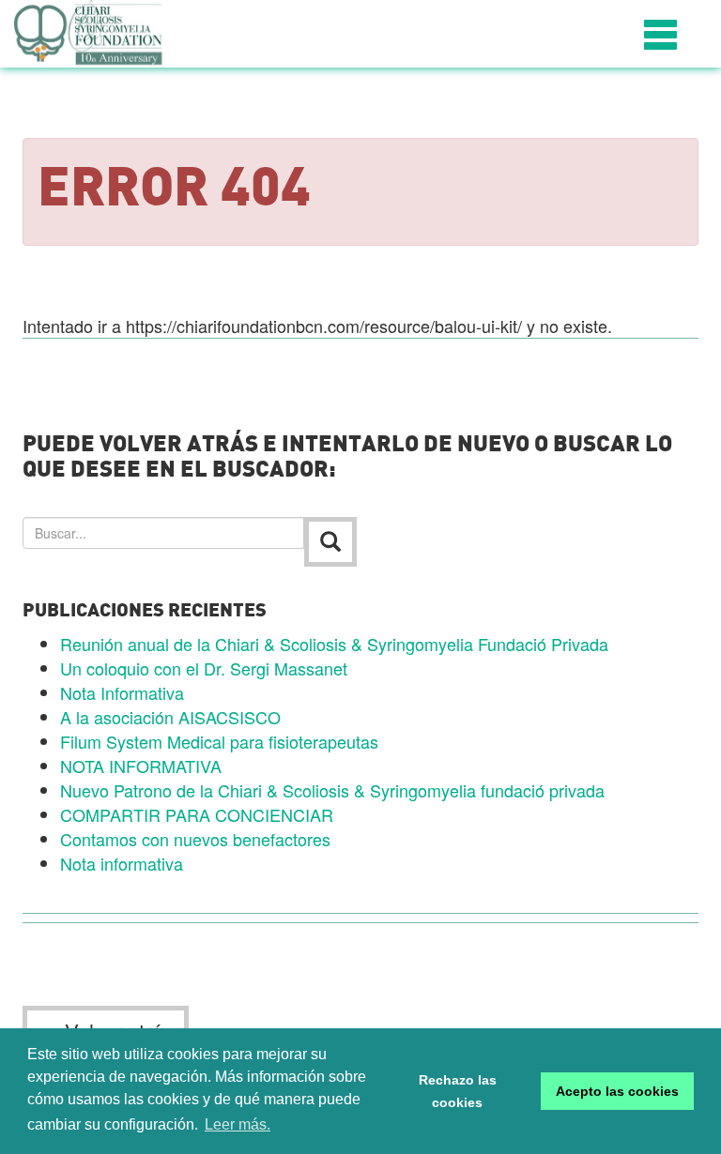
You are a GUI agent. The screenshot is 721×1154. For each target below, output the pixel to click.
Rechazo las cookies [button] (458, 1091)
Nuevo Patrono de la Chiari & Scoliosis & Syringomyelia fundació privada (332, 790)
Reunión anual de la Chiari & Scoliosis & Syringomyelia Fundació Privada (334, 643)
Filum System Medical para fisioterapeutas (219, 741)
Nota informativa (121, 863)
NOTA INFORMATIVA (141, 765)
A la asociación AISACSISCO (170, 717)
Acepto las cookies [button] (617, 1091)
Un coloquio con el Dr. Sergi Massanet (203, 668)
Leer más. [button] (237, 1124)
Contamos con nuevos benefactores (195, 839)
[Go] (330, 542)
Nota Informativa (122, 692)
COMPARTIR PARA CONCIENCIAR (196, 814)
